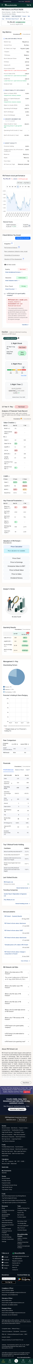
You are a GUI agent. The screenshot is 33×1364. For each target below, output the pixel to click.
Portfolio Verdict (21, 1217)
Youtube (6, 1262)
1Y (17, 186)
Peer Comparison (9, 740)
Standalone (17, 34)
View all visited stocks (22, 888)
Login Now (27, 1092)
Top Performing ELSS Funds (9, 1198)
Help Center (21, 1)
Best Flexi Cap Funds (7, 1151)
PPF (19, 1161)
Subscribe (27, 1)
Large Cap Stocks (16, 1139)
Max (29, 186)
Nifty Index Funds (6, 1153)
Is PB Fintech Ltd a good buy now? (15, 1041)
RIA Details (22, 1120)
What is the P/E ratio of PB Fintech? (13, 994)
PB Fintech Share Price (12, 19)
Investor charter (6, 1337)
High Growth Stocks (7, 1132)
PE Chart (20, 182)
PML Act (4, 1334)
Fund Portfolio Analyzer (8, 1149)
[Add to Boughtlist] (24, 18)
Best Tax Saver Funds (18, 1153)
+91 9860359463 (17, 1258)
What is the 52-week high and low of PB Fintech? (15, 1010)
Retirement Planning (7, 1222)
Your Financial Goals (7, 1220)
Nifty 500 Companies (19, 1134)
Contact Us (15, 1269)
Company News (6, 1130)
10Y (25, 186)
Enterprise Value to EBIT (16, 566)
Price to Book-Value (17, 570)
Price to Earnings (16, 562)
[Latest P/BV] (28, 744)
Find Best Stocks (6, 1180)
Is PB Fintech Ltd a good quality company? (14, 1026)
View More (25, 324)
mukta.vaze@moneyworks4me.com (14, 1302)
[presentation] (29, 225)
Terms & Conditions (7, 1331)
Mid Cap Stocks (6, 1139)
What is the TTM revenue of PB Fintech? (14, 1018)
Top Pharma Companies (8, 1141)
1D (7, 186)
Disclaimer (16, 1331)
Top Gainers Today (19, 1132)
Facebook (6, 1259)
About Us (14, 1267)
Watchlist (4, 1172)
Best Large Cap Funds (20, 1151)
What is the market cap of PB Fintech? (14, 986)
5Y (22, 186)
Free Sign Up (8, 1282)
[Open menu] (2, 5)
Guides (4, 1218)
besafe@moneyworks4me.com (20, 1256)
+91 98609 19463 (12, 1305)
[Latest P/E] (17, 744)
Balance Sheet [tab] (19, 770)
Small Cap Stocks (20, 1136)
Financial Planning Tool (23, 1208)
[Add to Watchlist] (21, 18)
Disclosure (23, 1331)
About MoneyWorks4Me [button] (23, 1357)
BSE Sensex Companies (8, 1136)
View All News (25, 961)
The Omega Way (21, 1223)
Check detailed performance (13, 272)
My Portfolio (20, 1215)
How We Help (5, 1234)
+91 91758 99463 (12, 1315)
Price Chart (23, 375)
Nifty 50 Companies (7, 1134)
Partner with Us (16, 1263)
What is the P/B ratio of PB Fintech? (13, 1002)
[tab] (8, 244)
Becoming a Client (22, 1221)
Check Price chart (10, 289)
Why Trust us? (21, 1228)
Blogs (3, 1208)
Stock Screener (6, 1128)
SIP (3, 1161)
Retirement (14, 1163)
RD (15, 1161)
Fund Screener (19, 1146)
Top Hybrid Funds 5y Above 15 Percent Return (14, 1202)
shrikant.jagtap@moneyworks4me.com (15, 1292)
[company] (12, 744)
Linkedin (6, 1257)
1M (9, 186)
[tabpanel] (16, 804)
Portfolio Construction (8, 1239)
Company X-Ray (21, 1210)
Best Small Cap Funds (21, 1149)
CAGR (22, 1161)
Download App (7, 1)
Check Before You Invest (22, 238)
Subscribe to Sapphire (17, 1109)
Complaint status (6, 1328)
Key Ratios (27, 182)
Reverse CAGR (5, 1163)
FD (6, 1161)
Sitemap (4, 1241)
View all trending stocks (22, 903)
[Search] (16, 1361)
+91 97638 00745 (13, 1294)
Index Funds (5, 1155)
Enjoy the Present (6, 1228)
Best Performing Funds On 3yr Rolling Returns (14, 1196)
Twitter (6, 1268)
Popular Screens (23, 1128)
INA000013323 (11, 1120)
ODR (25, 1334)
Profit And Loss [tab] (8, 770)
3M (12, 186)
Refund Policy (15, 1328)
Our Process (15, 1265)
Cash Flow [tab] (29, 770)
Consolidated (26, 34)
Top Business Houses (17, 1130)
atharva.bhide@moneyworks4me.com (15, 1312)
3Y (20, 186)
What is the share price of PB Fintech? (14, 973)
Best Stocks (14, 1128)
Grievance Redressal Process (15, 1334)
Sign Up (29, 5)
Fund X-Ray (20, 1212)
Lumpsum (10, 1161)
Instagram (6, 1265)
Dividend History (16, 578)
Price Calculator (16, 547)
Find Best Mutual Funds (8, 1146)
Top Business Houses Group (9, 1185)
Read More (26, 1082)
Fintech (24, 16)
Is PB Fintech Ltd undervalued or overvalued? (14, 1034)
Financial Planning (6, 1237)
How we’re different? (22, 1225)
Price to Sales (16, 574)
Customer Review (22, 1230)
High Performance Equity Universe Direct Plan (14, 1200)
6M (15, 186)
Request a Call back (17, 1261)
